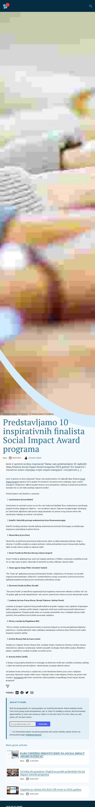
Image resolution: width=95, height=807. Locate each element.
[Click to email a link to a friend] (31, 692)
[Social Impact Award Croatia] (12, 6)
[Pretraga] (90, 5)
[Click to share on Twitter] (26, 692)
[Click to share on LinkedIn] (17, 692)
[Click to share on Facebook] (22, 692)
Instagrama (18, 677)
